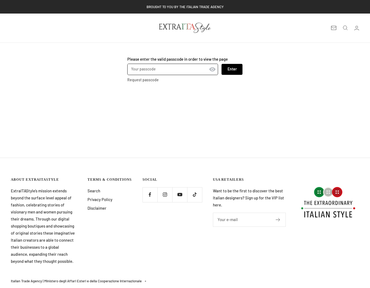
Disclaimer (96, 208)
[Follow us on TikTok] (194, 194)
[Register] (278, 220)
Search (93, 190)
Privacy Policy (99, 199)
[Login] (356, 28)
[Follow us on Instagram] (164, 194)
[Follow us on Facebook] (149, 194)
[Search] (345, 27)
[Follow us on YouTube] (179, 194)
